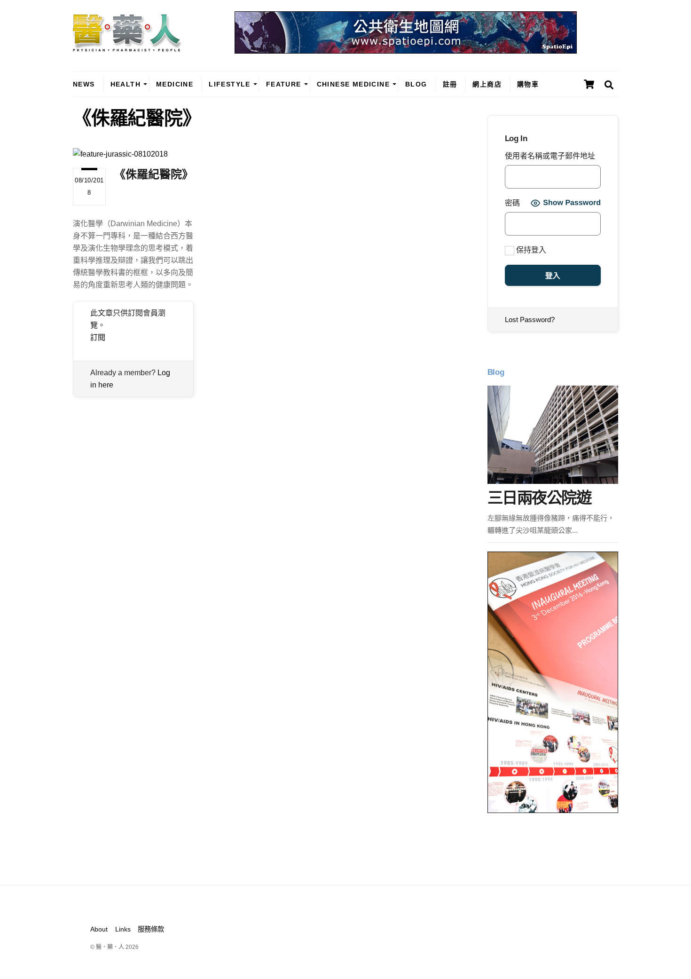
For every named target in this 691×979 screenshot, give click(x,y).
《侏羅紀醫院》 (153, 174)
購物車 (528, 84)
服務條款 (151, 929)
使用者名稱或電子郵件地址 (550, 156)
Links (123, 929)
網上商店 (487, 84)
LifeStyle (230, 84)
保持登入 (530, 250)
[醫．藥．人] (127, 47)
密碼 (512, 203)
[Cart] (589, 84)
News (84, 84)
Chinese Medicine (353, 84)
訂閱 (97, 337)
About (99, 929)
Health (125, 84)
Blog (416, 84)
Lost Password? (530, 320)
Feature (283, 84)
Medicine (174, 84)
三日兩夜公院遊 (539, 497)
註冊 (450, 84)
